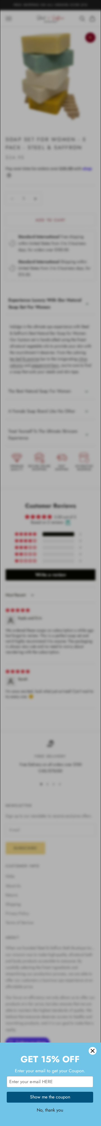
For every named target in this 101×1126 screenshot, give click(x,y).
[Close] (93, 1051)
